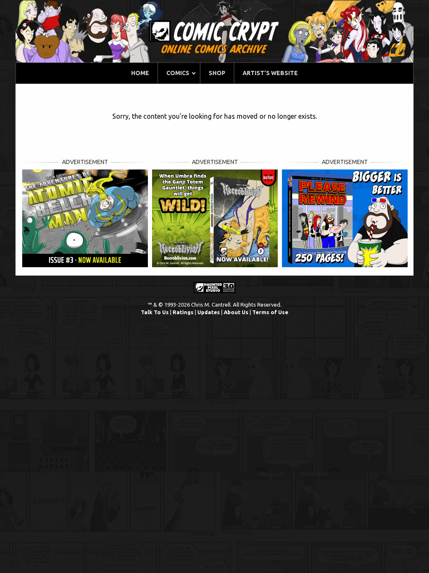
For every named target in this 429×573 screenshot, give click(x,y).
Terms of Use (270, 312)
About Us (236, 312)
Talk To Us (155, 312)
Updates (208, 312)
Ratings (183, 312)
